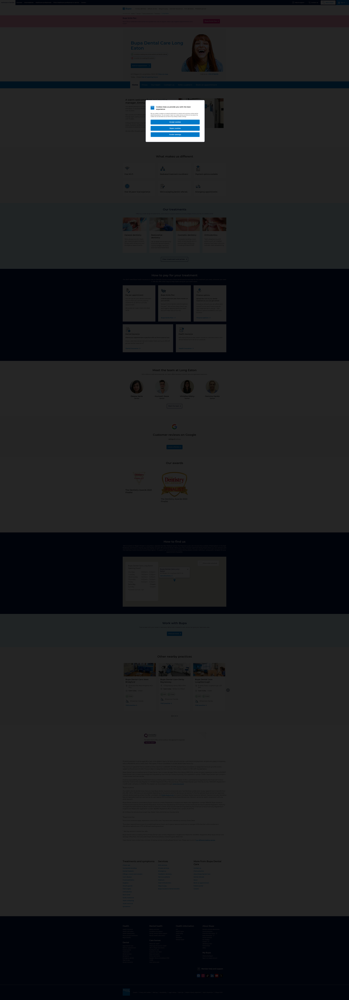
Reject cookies (175, 128)
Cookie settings (175, 134)
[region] (175, 121)
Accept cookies (175, 122)
